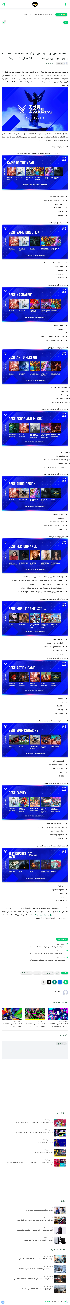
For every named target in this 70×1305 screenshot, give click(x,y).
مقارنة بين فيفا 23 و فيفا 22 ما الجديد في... (39, 1210)
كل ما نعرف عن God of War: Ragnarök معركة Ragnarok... (35, 1269)
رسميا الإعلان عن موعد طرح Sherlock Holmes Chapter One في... (33, 1279)
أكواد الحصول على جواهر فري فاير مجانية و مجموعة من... (47, 960)
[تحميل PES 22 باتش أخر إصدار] (60, 1143)
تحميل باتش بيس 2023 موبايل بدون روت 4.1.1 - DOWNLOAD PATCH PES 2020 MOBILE (29, 1163)
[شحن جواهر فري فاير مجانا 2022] (60, 1153)
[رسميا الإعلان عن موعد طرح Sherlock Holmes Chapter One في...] (60, 1279)
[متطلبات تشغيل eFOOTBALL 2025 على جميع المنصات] (12, 1014)
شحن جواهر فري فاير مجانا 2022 (43, 1152)
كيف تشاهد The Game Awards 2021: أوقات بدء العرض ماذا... (46, 953)
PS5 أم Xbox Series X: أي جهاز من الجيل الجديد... (38, 1240)
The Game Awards (26, 973)
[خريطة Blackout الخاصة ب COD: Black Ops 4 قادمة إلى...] (60, 1259)
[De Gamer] (35, 4)
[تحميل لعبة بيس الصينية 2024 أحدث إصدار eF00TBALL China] (60, 1122)
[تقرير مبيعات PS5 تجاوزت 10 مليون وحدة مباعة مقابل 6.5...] (60, 1230)
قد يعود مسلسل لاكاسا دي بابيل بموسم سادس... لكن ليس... (46, 947)
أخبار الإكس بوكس (48, 973)
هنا (60, 911)
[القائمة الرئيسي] (66, 4)
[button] (60, 982)
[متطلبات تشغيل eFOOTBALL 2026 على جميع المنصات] (35, 1014)
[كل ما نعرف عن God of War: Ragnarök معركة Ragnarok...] (60, 1269)
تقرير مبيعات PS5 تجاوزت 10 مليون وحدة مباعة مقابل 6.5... (35, 1230)
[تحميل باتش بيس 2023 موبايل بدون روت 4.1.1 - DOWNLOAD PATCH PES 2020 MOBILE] (60, 1163)
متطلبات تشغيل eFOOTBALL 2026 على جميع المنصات (35, 1025)
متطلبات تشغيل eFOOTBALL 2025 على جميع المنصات (12, 1025)
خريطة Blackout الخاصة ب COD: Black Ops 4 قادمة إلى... (35, 1259)
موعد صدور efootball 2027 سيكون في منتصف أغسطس (36, 14)
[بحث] (3, 4)
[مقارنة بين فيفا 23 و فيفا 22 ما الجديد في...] (60, 1210)
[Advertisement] (35, 37)
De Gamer (47, 1301)
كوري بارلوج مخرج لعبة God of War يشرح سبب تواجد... (36, 1289)
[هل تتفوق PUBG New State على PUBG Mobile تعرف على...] (60, 1220)
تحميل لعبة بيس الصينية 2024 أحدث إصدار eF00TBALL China (34, 1122)
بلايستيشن (37, 973)
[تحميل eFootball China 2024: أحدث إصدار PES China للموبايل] (60, 1132)
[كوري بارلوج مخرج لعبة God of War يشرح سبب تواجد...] (60, 1289)
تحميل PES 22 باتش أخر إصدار (44, 1142)
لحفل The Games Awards (44, 914)
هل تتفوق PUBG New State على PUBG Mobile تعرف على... (34, 1220)
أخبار (66, 22)
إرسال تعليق (61, 1043)
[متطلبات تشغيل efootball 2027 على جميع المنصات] (58, 1014)
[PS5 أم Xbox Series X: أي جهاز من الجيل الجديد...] (60, 1240)
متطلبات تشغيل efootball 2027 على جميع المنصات (59, 1025)
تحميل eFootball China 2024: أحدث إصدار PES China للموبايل (34, 1132)
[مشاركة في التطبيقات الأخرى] (43, 982)
